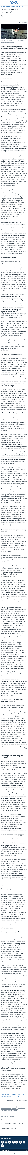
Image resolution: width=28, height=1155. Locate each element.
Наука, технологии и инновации (12, 6)
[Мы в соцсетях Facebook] (2, 1142)
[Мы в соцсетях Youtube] (9, 1142)
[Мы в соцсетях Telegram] (2, 1145)
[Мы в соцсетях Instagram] (13, 1142)
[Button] (23, 22)
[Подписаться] (24, 1142)
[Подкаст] (20, 1142)
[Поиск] (14, 1153)
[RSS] (16, 1142)
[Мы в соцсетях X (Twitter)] (6, 1142)
